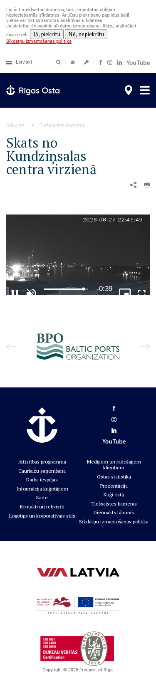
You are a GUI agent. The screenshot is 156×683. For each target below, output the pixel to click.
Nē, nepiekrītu (86, 34)
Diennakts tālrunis (114, 512)
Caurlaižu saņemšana (42, 471)
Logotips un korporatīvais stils (42, 516)
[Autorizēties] (72, 62)
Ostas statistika (114, 476)
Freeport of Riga (96, 670)
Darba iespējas (42, 479)
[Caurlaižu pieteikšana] (86, 62)
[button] (147, 185)
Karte (42, 497)
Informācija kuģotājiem (42, 489)
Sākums (15, 125)
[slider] (66, 289)
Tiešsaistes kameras (62, 125)
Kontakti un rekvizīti (42, 506)
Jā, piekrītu (46, 34)
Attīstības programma (42, 462)
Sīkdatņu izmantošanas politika (39, 41)
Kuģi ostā (114, 494)
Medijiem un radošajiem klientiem (114, 465)
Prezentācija (114, 486)
